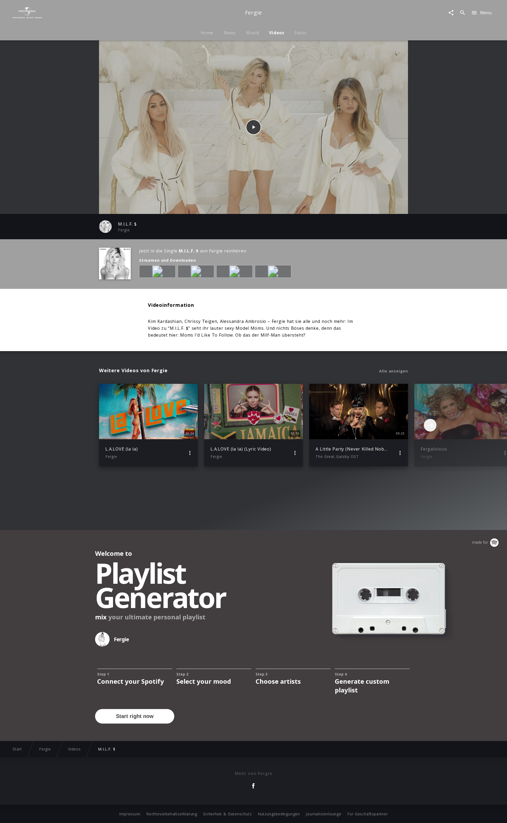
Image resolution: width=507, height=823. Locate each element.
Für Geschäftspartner (367, 813)
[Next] (430, 425)
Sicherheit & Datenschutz (227, 813)
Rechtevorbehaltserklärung (171, 813)
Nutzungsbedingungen (279, 813)
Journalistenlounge (323, 813)
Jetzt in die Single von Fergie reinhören (192, 251)
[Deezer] (235, 272)
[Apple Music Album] (158, 272)
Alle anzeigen (393, 371)
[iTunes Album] (274, 272)
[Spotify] (197, 272)
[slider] (232, 207)
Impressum (129, 813)
